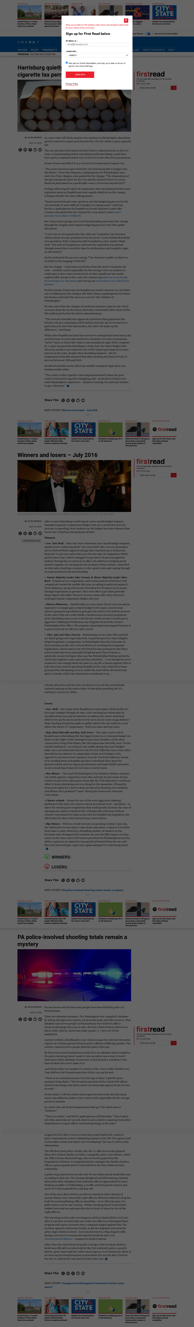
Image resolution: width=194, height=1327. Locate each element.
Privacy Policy (72, 83)
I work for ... (71, 51)
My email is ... (72, 40)
